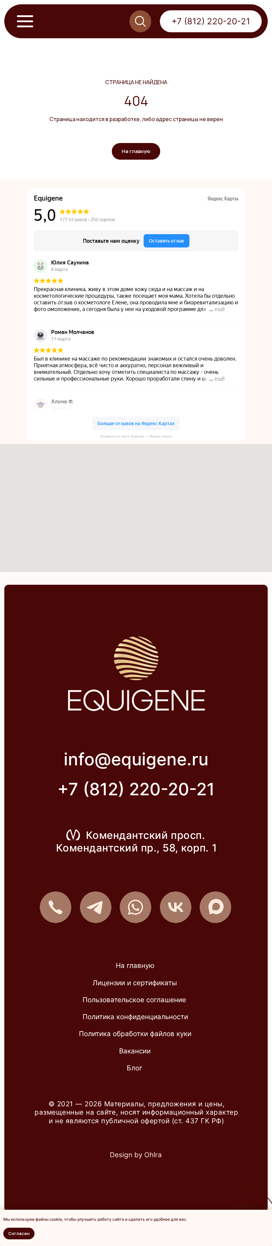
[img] (175, 907)
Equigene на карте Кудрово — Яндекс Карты (136, 436)
